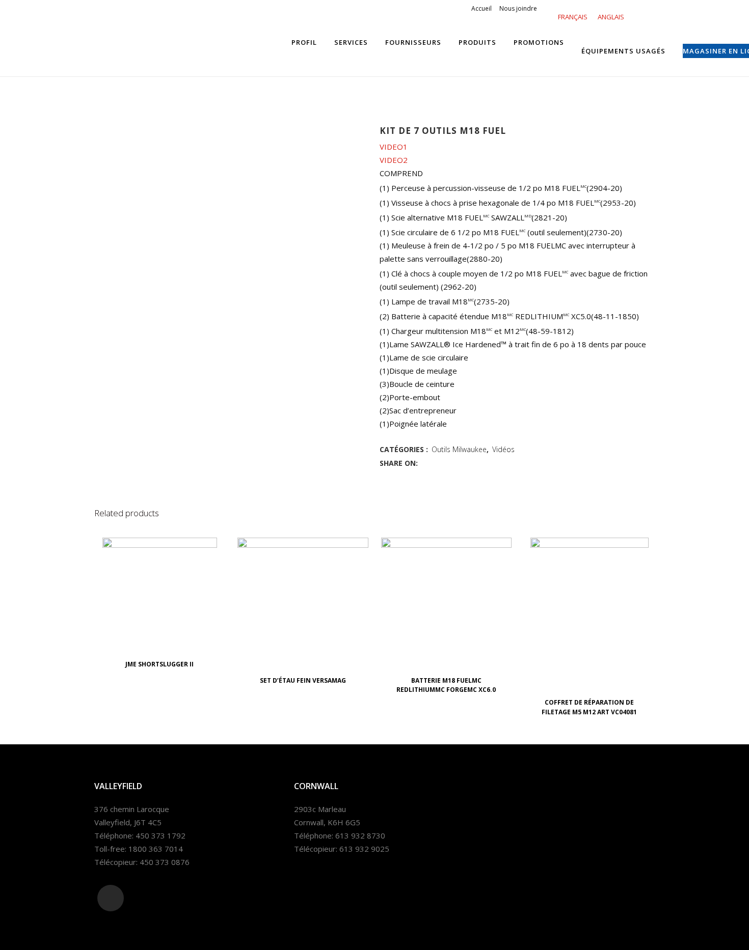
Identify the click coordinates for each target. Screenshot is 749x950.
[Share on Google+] (447, 463)
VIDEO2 (394, 160)
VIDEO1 (394, 147)
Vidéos (503, 449)
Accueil (481, 8)
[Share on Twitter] (436, 463)
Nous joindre (518, 8)
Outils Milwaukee (459, 449)
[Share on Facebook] (425, 463)
